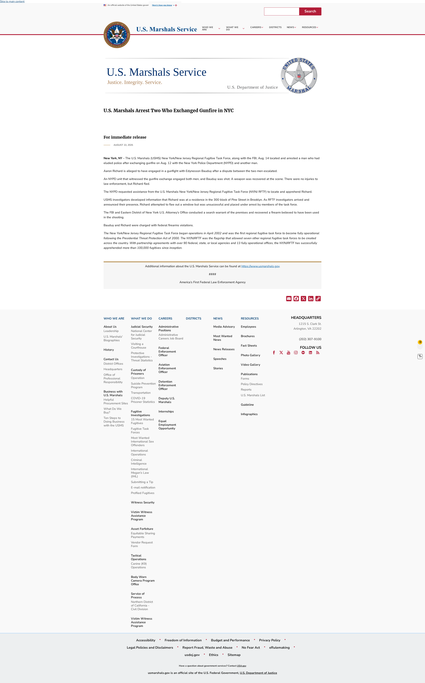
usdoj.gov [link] (192, 654)
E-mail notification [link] (143, 487)
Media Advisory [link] (224, 326)
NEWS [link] (217, 319)
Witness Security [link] (142, 502)
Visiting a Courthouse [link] (138, 346)
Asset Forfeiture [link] (142, 529)
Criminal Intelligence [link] (139, 462)
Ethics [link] (213, 654)
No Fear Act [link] (251, 647)
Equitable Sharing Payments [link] (143, 535)
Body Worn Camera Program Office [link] (143, 580)
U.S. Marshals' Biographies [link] (113, 338)
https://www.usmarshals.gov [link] (260, 266)
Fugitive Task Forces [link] (140, 430)
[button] (288, 299)
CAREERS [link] (165, 319)
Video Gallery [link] (250, 364)
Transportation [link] (141, 393)
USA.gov (241, 665)
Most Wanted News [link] (222, 338)
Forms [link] (245, 378)
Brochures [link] (248, 336)
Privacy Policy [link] (269, 640)
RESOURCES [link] (250, 319)
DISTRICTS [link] (193, 319)
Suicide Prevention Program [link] (143, 385)
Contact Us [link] (111, 359)
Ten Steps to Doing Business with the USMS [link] (114, 421)
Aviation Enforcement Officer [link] (167, 368)
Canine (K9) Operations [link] (139, 565)
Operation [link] (137, 378)
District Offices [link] (113, 364)
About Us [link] (110, 326)
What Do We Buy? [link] (113, 410)
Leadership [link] (111, 331)
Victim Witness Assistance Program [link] (141, 515)
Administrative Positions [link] (169, 328)
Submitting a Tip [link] (142, 482)
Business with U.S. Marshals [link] (113, 393)
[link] (117, 35)
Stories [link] (218, 368)
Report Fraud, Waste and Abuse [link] (207, 647)
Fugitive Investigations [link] (140, 413)
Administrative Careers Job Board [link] (171, 336)
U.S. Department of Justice (258, 673)
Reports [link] (246, 389)
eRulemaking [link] (279, 647)
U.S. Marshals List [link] (253, 395)
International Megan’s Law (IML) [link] (140, 472)
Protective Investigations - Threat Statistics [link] (142, 356)
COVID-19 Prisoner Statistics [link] (143, 400)
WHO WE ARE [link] (114, 319)
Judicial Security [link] (142, 326)
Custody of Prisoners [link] (138, 372)
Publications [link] (249, 374)
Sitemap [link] (234, 654)
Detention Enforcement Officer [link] (167, 385)
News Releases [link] (224, 349)
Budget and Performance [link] (230, 640)
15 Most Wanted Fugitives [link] (142, 421)
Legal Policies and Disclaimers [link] (150, 647)
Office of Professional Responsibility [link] (113, 378)
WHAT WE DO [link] (141, 319)
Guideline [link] (247, 404)
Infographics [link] (249, 414)
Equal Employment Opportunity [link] (167, 424)
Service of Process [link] (137, 595)
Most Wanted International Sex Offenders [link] (142, 441)
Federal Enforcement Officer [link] (167, 351)
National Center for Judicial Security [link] (141, 334)
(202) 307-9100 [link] (310, 339)
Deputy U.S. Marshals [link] (167, 400)
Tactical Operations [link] (138, 557)
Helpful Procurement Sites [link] (116, 401)
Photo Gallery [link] (250, 355)
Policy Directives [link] (252, 384)
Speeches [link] (219, 359)
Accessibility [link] (145, 640)
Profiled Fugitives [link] (142, 493)
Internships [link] (166, 411)
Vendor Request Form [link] (142, 544)
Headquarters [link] (113, 369)
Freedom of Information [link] (183, 640)
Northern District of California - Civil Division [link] (142, 605)
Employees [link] (248, 326)
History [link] (109, 350)
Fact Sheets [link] (249, 345)
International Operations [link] (139, 452)
